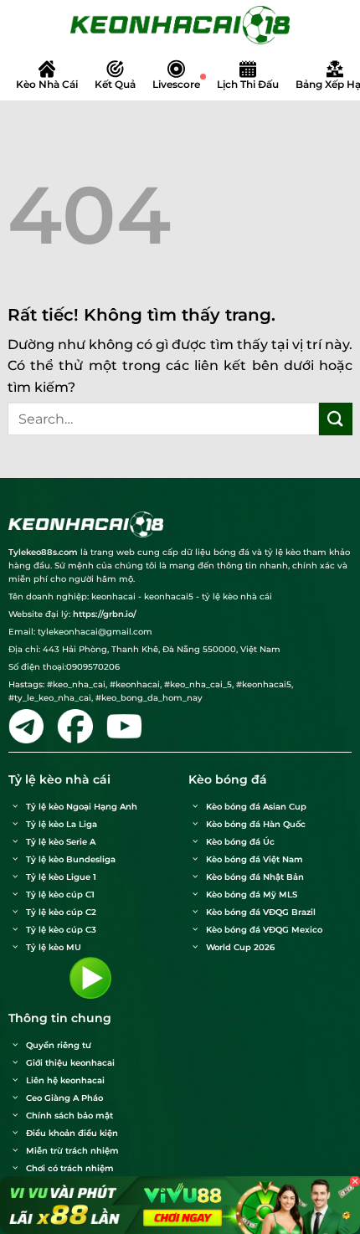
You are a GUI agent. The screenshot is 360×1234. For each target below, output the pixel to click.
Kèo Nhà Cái (47, 84)
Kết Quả (115, 84)
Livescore (176, 84)
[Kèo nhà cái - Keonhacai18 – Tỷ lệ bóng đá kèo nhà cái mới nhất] (180, 25)
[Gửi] (335, 419)
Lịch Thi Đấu (248, 84)
